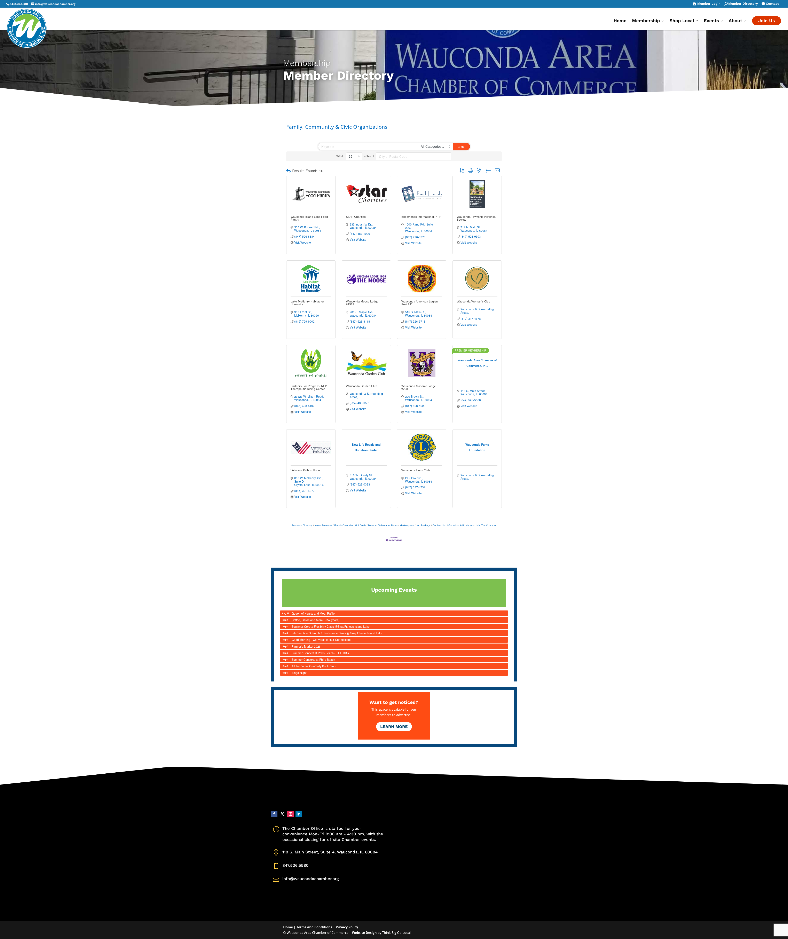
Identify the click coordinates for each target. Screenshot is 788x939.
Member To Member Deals (383, 525)
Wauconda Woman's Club (473, 301)
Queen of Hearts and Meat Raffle (313, 613)
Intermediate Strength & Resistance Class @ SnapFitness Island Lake (337, 633)
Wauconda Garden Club (361, 386)
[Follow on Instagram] (290, 814)
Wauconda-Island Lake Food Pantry (309, 218)
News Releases (323, 525)
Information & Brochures (460, 525)
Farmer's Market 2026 (306, 646)
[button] (288, 170)
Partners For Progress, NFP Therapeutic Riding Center (309, 387)
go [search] (463, 146)
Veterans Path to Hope (305, 470)
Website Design (364, 932)
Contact (772, 4)
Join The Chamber (486, 525)
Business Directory (302, 525)
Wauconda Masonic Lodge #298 (418, 387)
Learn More (394, 726)
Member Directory (743, 4)
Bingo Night (299, 673)
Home (620, 21)
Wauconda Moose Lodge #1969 (362, 303)
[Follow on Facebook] (274, 814)
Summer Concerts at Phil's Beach (313, 659)
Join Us (766, 20)
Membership (646, 21)
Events (711, 21)
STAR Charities (356, 216)
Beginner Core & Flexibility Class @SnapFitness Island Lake (331, 626)
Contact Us (439, 525)
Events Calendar (343, 525)
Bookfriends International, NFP (421, 216)
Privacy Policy (347, 927)
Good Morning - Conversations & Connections (321, 640)
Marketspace (407, 525)
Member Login (708, 4)
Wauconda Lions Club (415, 470)
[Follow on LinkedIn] (299, 814)
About (735, 21)
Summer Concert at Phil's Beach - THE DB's (320, 653)
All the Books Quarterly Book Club (314, 666)
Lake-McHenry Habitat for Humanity (307, 303)
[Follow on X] (282, 814)
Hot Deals (360, 525)
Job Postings (423, 525)
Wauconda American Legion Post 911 (419, 303)
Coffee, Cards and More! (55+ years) (315, 620)
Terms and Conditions (314, 927)
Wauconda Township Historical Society (476, 218)
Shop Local (682, 21)
